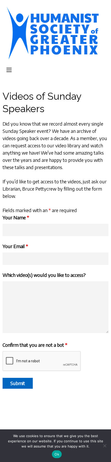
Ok (56, 454)
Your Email (15, 246)
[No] (104, 445)
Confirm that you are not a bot (35, 345)
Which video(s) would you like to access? (44, 275)
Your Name (16, 217)
